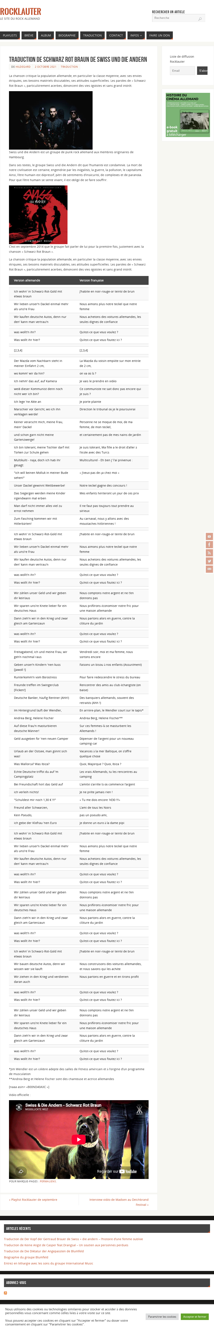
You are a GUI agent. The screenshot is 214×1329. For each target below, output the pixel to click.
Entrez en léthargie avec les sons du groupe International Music (48, 1263)
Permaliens (48, 1181)
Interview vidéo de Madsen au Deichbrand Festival (119, 1202)
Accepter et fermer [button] (194, 1317)
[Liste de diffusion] (209, 569)
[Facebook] (209, 544)
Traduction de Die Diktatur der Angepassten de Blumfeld (44, 1251)
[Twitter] (209, 561)
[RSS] (209, 552)
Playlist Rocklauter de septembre (33, 1200)
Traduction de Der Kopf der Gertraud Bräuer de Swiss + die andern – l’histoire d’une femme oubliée (73, 1239)
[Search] (200, 19)
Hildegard (23, 66)
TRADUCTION (69, 66)
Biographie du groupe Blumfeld (26, 1257)
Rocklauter (20, 11)
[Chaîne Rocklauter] (209, 536)
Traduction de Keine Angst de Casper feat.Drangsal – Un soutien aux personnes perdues (66, 1245)
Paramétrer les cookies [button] (162, 1317)
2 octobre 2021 (45, 66)
